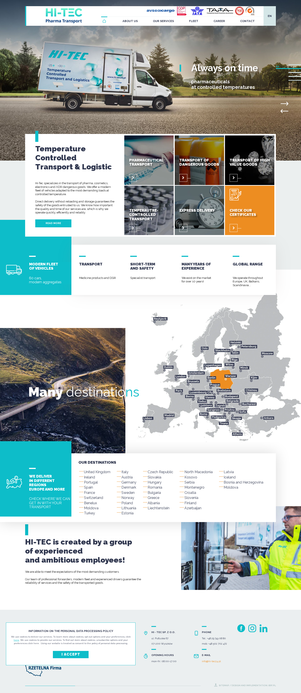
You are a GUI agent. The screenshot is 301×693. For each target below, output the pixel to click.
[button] (294, 64)
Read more (53, 223)
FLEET (193, 21)
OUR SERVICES (163, 21)
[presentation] (284, 111)
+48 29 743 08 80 (216, 638)
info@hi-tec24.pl (211, 661)
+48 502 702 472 (217, 643)
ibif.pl (272, 685)
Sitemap (224, 685)
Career (219, 21)
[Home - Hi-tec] (104, 21)
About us (130, 21)
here (16, 640)
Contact (247, 21)
